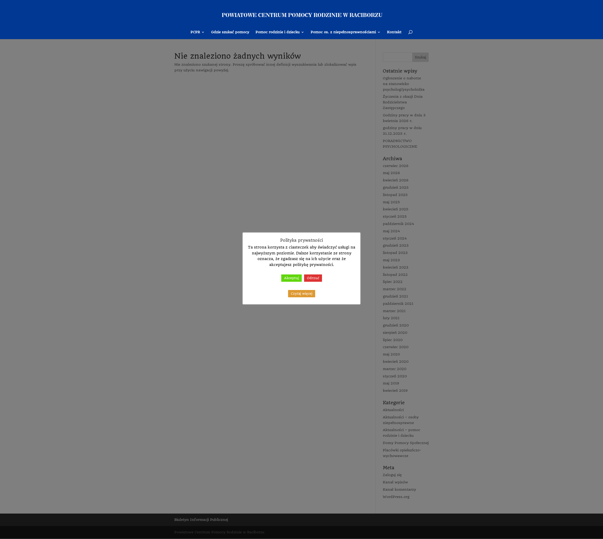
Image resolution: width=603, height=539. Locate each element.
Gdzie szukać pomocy (230, 32)
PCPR (195, 32)
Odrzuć (313, 278)
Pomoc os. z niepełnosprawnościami (343, 32)
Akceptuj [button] (291, 278)
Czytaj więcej (301, 293)
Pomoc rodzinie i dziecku (278, 32)
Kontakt (394, 32)
